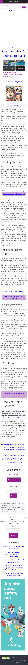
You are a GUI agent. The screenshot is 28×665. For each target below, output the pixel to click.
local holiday (10, 462)
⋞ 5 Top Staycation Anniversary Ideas (13, 444)
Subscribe (13, 536)
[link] (5, 63)
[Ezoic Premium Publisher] (6, 659)
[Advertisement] (14, 30)
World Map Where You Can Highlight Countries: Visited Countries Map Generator (13, 568)
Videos (15, 658)
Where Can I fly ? (15, 2)
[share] (12, 62)
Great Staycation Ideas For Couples (14, 455)
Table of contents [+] (14, 105)
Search (13, 496)
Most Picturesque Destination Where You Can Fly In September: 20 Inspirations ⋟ (14, 449)
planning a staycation (9, 459)
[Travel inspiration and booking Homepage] (1, 1)
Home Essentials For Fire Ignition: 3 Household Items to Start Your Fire (13, 554)
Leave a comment (14, 480)
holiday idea (18, 462)
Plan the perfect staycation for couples (14, 395)
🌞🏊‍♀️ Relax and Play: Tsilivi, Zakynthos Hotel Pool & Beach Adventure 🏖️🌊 (12, 74)
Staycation (18, 82)
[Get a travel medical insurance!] (13, 615)
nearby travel (20, 459)
